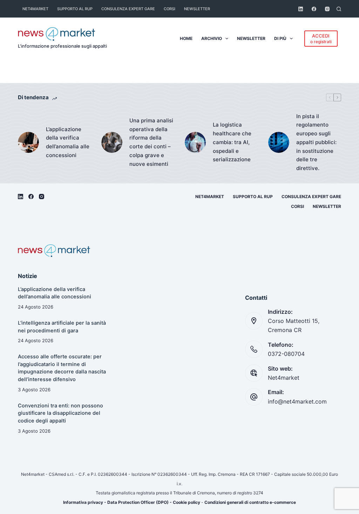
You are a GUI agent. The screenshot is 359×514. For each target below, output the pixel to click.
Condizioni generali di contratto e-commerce (250, 502)
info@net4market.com (297, 401)
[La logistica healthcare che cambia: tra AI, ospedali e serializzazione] (195, 142)
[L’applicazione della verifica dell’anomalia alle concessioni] (28, 142)
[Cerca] (339, 9)
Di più (280, 38)
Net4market (35, 8)
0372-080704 (286, 353)
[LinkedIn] (300, 9)
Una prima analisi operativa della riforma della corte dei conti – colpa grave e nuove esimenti (151, 142)
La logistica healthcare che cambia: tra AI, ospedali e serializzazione (232, 142)
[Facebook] (314, 9)
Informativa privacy (83, 502)
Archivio (211, 38)
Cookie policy (186, 502)
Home (186, 38)
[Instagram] (327, 9)
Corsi (169, 8)
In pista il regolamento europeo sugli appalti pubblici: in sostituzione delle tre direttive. (316, 142)
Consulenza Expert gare (128, 8)
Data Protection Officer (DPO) (138, 502)
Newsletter (197, 8)
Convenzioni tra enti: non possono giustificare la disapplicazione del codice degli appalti (60, 413)
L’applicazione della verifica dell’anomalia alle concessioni (67, 142)
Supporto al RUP (75, 8)
